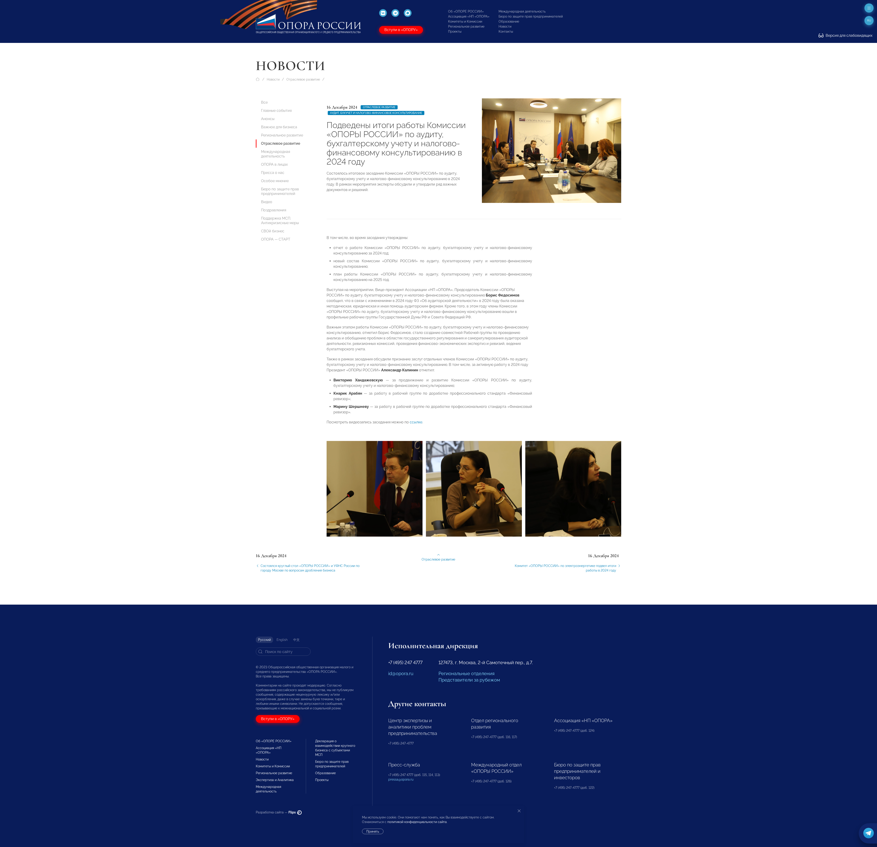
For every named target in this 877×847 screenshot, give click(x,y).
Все (264, 102)
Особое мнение (275, 181)
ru (869, 20)
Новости (505, 26)
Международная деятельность (522, 11)
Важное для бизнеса (279, 127)
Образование (509, 21)
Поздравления (273, 210)
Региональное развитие (466, 26)
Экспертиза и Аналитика (275, 780)
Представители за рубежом (469, 680)
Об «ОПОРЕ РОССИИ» (466, 11)
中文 (296, 640)
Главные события (276, 110)
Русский (264, 640)
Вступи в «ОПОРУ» (401, 30)
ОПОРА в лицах (274, 164)
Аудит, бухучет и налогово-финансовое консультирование (376, 113)
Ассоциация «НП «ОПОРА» (468, 16)
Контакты (506, 31)
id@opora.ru (400, 673)
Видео (266, 202)
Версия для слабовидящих (848, 35)
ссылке (416, 422)
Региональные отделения (466, 673)
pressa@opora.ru (400, 779)
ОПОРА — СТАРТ (275, 239)
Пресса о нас (272, 172)
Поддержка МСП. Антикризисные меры (280, 220)
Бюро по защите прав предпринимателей (531, 16)
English (282, 640)
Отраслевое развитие (303, 79)
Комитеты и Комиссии (465, 21)
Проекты (454, 31)
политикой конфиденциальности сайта (417, 822)
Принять (372, 831)
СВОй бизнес (272, 231)
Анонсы (268, 119)
